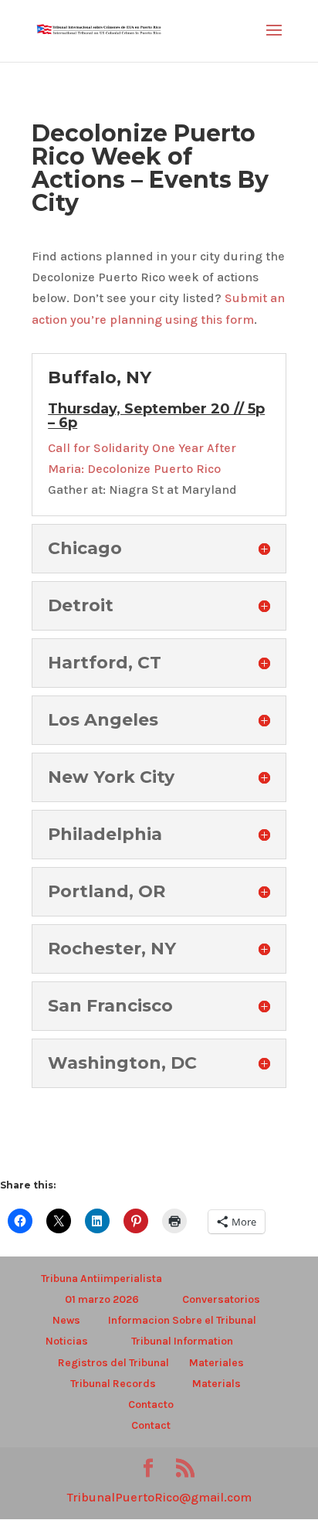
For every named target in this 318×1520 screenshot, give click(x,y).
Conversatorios (221, 1299)
